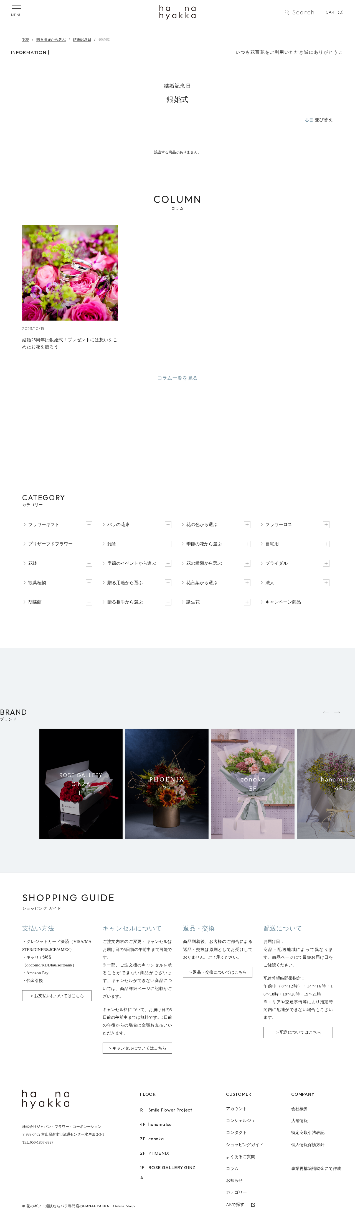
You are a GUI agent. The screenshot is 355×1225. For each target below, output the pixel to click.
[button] (337, 712)
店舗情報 (299, 1120)
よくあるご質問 (240, 1156)
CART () (335, 12)
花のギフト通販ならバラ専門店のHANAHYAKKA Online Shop (80, 1206)
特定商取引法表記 (307, 1132)
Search (303, 12)
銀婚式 (104, 39)
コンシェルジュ (240, 1120)
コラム (232, 1168)
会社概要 (299, 1109)
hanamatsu (156, 1124)
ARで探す (235, 1204)
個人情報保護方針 (307, 1145)
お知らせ (234, 1180)
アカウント (236, 1109)
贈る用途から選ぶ (51, 39)
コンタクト (236, 1132)
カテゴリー (236, 1192)
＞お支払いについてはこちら (57, 996)
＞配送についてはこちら (298, 1032)
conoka (152, 1138)
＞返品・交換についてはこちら (218, 972)
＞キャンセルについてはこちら (137, 1048)
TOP (25, 39)
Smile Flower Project (166, 1110)
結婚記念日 (82, 39)
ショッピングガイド (244, 1145)
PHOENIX (154, 1153)
